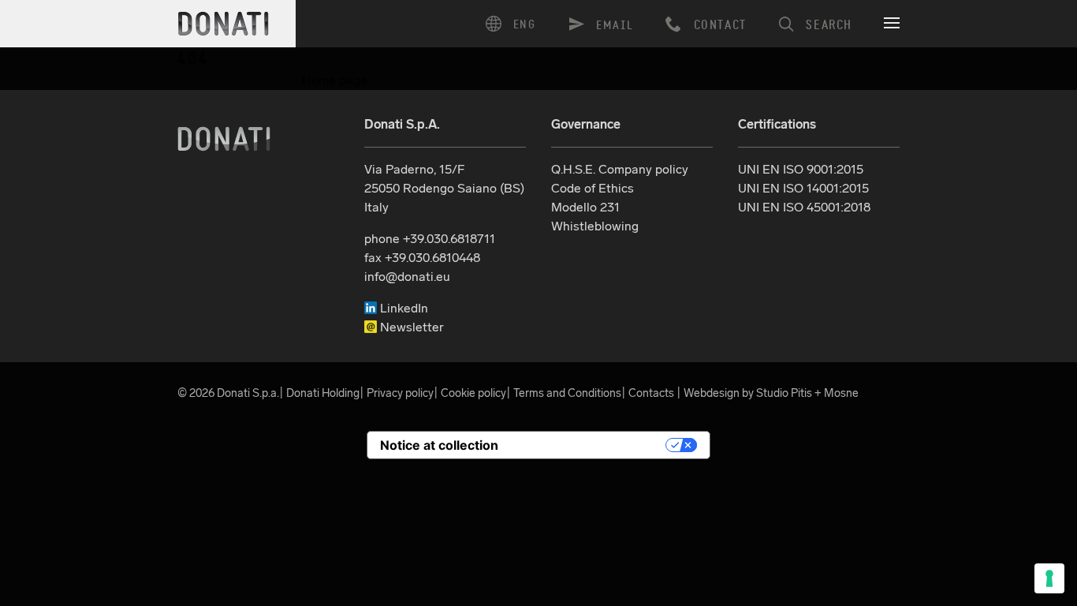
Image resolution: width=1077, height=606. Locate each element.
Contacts (651, 393)
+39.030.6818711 (449, 238)
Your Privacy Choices (589, 445)
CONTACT (720, 25)
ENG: (516, 23)
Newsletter (410, 327)
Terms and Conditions (567, 393)
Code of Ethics (592, 188)
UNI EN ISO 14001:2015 (803, 188)
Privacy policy (400, 393)
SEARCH (829, 25)
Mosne (841, 393)
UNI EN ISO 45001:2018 (804, 207)
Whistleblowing (595, 226)
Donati (223, 139)
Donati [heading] (223, 23)
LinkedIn (402, 308)
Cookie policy (473, 393)
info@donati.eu (407, 276)
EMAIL (615, 25)
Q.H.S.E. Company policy (619, 169)
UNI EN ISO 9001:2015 (800, 169)
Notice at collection (439, 445)
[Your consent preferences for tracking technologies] (1049, 578)
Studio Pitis (784, 393)
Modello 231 (585, 207)
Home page (334, 80)
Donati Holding (323, 393)
